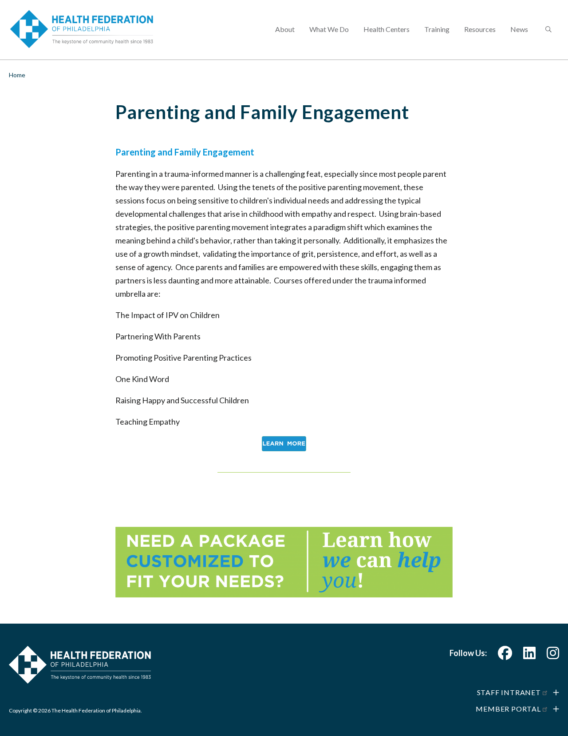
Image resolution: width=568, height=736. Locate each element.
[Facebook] (505, 655)
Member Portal (508, 708)
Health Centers (386, 29)
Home (17, 75)
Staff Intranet (509, 692)
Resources (480, 29)
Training (437, 29)
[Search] (547, 29)
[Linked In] (529, 655)
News (519, 29)
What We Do (329, 29)
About (285, 29)
